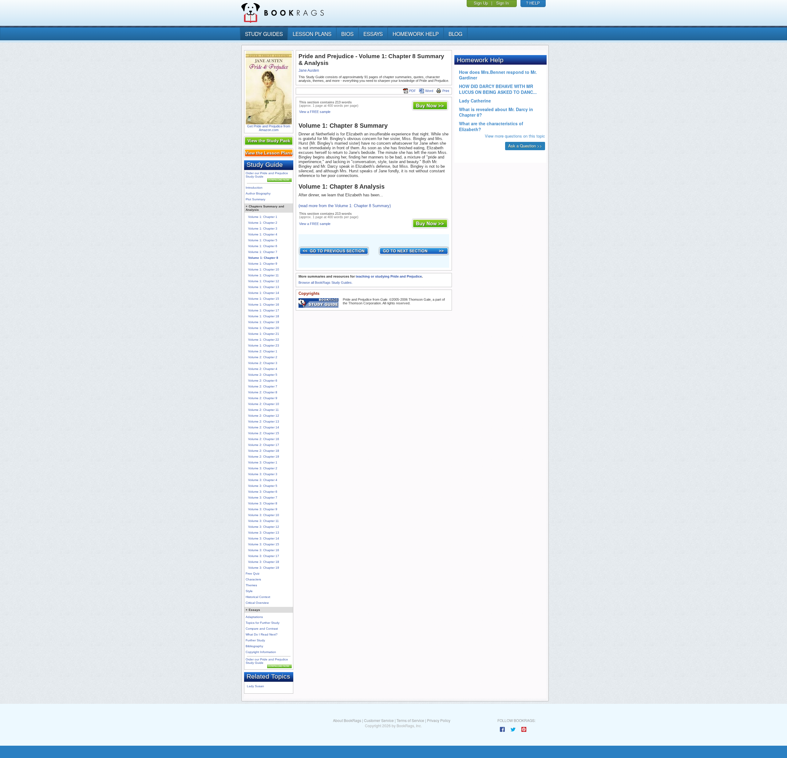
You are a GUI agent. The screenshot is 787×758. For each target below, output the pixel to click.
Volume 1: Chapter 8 (263, 257)
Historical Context (258, 597)
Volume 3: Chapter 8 (262, 503)
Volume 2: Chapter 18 (263, 450)
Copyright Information (261, 652)
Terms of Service (410, 720)
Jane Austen (309, 70)
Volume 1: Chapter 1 (262, 217)
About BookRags (347, 720)
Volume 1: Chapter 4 (262, 234)
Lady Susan (255, 686)
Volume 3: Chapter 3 (262, 474)
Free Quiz (252, 573)
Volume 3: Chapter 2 (262, 468)
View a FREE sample (314, 112)
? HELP (533, 3)
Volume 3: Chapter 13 (263, 532)
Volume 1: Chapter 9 (262, 263)
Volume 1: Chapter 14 (263, 293)
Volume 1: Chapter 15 (263, 298)
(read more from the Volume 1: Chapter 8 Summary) (345, 205)
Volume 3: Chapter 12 (263, 526)
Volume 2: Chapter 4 (262, 369)
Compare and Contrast (262, 628)
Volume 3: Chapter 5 (262, 485)
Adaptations (254, 617)
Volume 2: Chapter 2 (262, 357)
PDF (412, 91)
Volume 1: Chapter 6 (262, 246)
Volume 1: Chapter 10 (263, 269)
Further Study (255, 640)
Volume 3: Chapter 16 (263, 550)
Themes (251, 585)
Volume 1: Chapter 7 (262, 252)
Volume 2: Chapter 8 (262, 392)
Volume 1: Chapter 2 (262, 222)
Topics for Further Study (262, 622)
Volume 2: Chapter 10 (263, 404)
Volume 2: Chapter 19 (263, 456)
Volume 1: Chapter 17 (263, 310)
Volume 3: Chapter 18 (263, 561)
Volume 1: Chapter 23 (263, 345)
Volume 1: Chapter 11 (263, 275)
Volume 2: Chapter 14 (263, 427)
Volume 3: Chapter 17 (263, 556)
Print (445, 91)
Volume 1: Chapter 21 (263, 333)
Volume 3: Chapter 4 (262, 480)
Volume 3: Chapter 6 (262, 491)
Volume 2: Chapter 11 (263, 409)
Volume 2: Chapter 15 (263, 433)
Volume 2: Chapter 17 (263, 445)
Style (249, 591)
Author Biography (258, 193)
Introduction (254, 187)
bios (347, 34)
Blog (455, 34)
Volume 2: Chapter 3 (262, 363)
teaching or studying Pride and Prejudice (389, 276)
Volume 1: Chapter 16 (263, 304)
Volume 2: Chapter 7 (262, 386)
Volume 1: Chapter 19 (263, 322)
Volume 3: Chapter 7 (262, 497)
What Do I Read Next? (262, 634)
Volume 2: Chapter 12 (263, 415)
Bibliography (254, 646)
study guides (264, 34)
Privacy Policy (438, 720)
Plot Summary (255, 199)
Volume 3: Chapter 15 (263, 544)
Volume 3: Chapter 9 (262, 509)
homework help (416, 34)
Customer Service (379, 720)
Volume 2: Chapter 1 (262, 351)
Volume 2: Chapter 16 (263, 439)
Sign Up (481, 3)
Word (429, 91)
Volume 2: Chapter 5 (262, 374)
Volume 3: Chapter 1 (262, 462)
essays (373, 34)
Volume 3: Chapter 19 (263, 567)
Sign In (502, 3)
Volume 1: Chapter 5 (262, 240)
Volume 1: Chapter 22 (263, 339)
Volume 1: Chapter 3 (262, 228)
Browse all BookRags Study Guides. (326, 282)
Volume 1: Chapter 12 (263, 281)
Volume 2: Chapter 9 (262, 398)
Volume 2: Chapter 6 (262, 380)
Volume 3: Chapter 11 (263, 521)
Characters (253, 579)
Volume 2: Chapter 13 (263, 421)
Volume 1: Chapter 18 (263, 316)
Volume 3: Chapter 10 (263, 515)
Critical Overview (257, 602)
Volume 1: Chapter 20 (263, 328)
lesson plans (312, 34)
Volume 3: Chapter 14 (263, 538)
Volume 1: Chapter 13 (263, 287)
